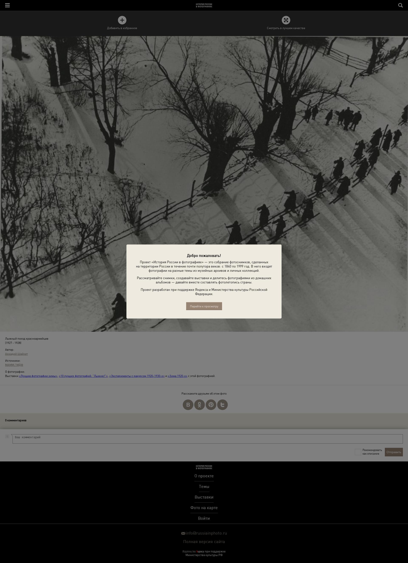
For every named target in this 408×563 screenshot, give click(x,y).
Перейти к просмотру (204, 306)
